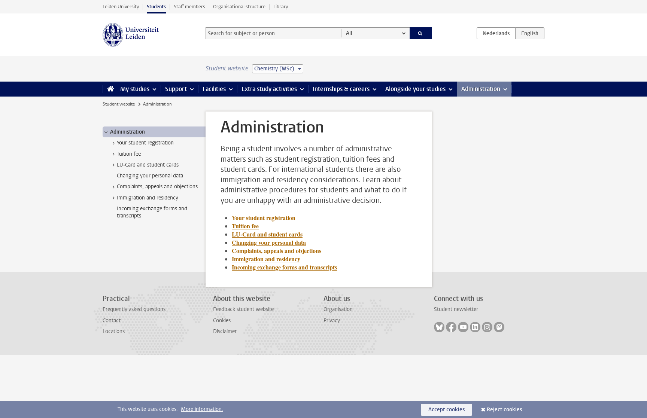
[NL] (496, 33)
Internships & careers (341, 89)
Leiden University (121, 6)
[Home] (109, 89)
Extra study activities (269, 89)
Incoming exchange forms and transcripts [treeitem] (152, 212)
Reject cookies (504, 409)
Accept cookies (446, 409)
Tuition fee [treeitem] (129, 154)
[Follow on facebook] (451, 327)
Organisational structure (239, 6)
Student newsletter (456, 309)
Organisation (338, 309)
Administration (480, 89)
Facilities (214, 89)
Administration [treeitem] (127, 131)
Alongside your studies (415, 89)
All (349, 33)
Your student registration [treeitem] (145, 142)
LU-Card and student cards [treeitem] (148, 164)
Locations (114, 331)
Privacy (332, 320)
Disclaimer (225, 331)
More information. (202, 409)
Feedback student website (243, 309)
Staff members (189, 6)
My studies (134, 89)
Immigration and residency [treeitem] (147, 197)
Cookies (222, 320)
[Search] (421, 33)
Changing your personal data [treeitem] (150, 175)
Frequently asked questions (134, 309)
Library (280, 6)
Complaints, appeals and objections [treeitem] (157, 186)
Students (156, 6)
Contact (112, 320)
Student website (119, 104)
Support (176, 89)
